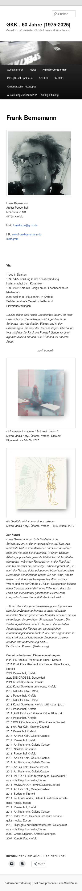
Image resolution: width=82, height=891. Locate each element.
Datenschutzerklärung (18, 883)
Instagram (12, 239)
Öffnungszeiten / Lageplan (22, 86)
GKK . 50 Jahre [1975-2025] (38, 24)
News (33, 69)
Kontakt (58, 78)
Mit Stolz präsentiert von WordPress (56, 883)
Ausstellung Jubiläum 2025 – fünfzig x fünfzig (33, 95)
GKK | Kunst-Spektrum (20, 78)
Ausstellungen (15, 69)
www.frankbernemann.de (27, 234)
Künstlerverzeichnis (54, 69)
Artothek (43, 78)
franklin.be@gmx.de (25, 225)
